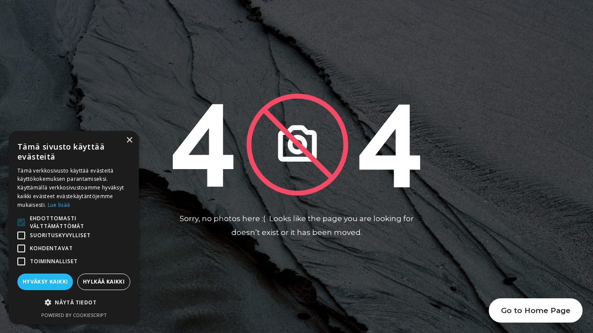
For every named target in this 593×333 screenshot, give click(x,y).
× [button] (129, 140)
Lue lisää (59, 205)
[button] (73, 303)
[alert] (74, 227)
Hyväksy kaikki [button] (45, 281)
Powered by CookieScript (74, 315)
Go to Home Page (535, 310)
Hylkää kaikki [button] (104, 281)
